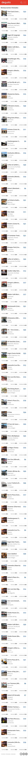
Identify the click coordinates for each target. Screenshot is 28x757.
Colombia (3, 754)
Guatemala (13, 754)
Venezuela (8, 754)
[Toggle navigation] (24, 2)
